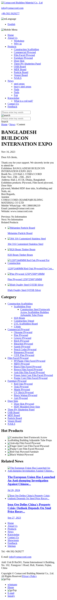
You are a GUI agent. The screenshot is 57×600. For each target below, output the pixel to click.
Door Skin (19, 60)
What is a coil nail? (23, 101)
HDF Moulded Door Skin (27, 406)
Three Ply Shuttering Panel (27, 63)
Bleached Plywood (23, 343)
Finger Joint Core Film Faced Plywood (33, 375)
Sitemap (12, 546)
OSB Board (20, 66)
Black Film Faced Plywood (27, 366)
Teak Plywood (21, 386)
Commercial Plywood (25, 52)
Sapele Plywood (22, 346)
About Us (12, 38)
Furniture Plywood (23, 58)
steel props (19, 83)
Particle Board (21, 72)
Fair (16, 95)
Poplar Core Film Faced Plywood (31, 378)
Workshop (19, 40)
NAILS (18, 78)
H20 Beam (19, 318)
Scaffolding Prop (22, 306)
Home (11, 35)
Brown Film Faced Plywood (28, 369)
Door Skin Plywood (24, 403)
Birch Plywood (21, 341)
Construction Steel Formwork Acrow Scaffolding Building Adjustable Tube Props (35, 312)
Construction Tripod (24, 320)
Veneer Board (21, 75)
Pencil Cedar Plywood (25, 349)
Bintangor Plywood (24, 352)
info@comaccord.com (12, 8)
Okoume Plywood (23, 332)
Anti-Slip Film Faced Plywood (29, 372)
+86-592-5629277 (10, 13)
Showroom (13, 540)
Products (12, 46)
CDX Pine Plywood (24, 355)
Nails (16, 89)
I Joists (17, 326)
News (10, 81)
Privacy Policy (29, 576)
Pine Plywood (21, 335)
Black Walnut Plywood (25, 395)
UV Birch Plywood (24, 392)
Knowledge (13, 98)
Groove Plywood (22, 338)
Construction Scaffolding (26, 49)
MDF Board (20, 69)
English (11, 24)
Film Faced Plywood (24, 55)
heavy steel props (22, 86)
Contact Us (13, 103)
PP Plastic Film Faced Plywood (29, 361)
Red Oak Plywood (23, 383)
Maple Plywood (22, 389)
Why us (18, 43)
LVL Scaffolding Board (26, 323)
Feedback (12, 106)
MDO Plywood (22, 363)
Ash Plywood (21, 398)
